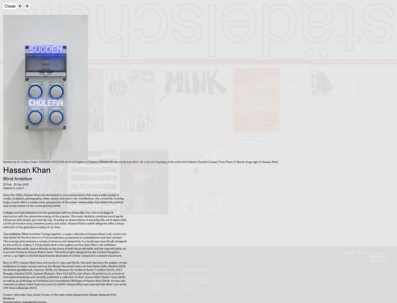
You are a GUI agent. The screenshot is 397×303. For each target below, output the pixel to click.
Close (10, 6)
